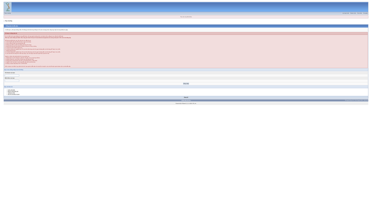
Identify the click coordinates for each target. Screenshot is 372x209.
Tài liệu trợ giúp (11, 92)
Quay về (186, 97)
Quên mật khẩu (11, 89)
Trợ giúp (365, 13)
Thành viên (353, 13)
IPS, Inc (194, 103)
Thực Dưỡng (8, 21)
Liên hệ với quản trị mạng (13, 94)
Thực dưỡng (7, 13)
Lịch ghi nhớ (346, 13)
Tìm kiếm (359, 13)
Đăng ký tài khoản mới (13, 91)
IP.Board (184, 103)
